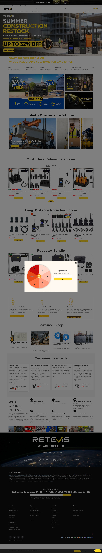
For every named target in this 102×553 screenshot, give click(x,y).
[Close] (76, 263)
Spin (63, 279)
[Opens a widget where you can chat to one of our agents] (97, 550)
